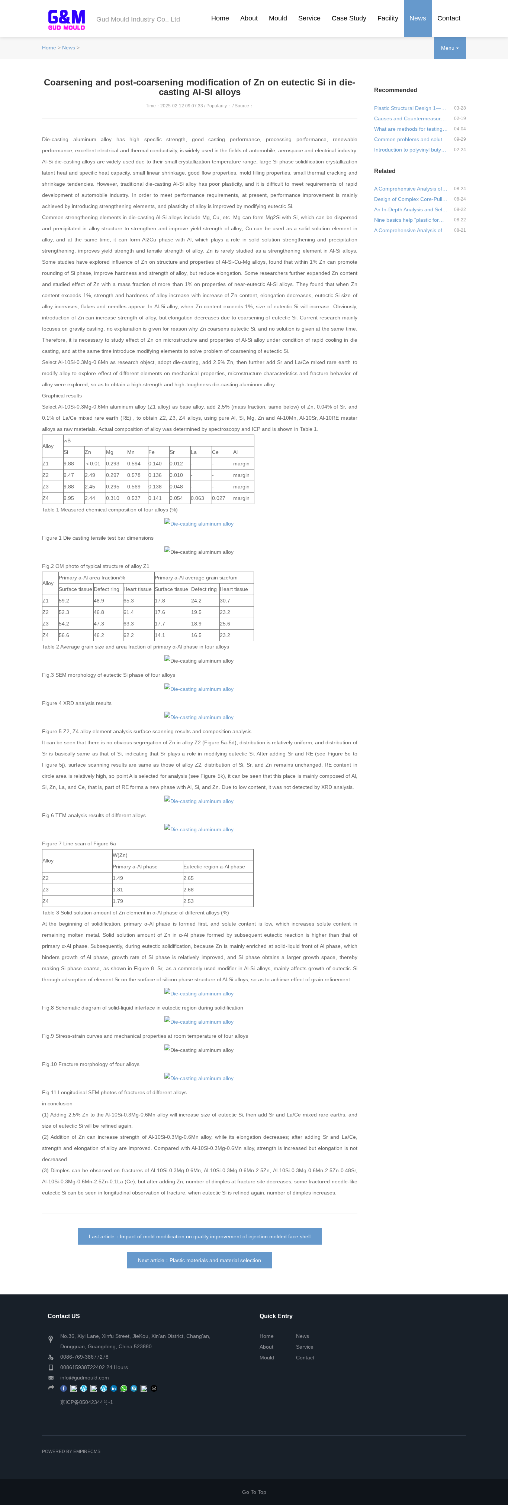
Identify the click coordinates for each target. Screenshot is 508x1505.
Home (220, 18)
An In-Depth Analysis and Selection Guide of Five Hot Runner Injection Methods (411, 209)
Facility (387, 18)
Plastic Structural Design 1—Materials (411, 108)
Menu (448, 48)
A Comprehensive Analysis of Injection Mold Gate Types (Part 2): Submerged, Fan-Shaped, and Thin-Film (411, 189)
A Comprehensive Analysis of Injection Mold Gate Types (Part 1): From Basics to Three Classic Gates (411, 230)
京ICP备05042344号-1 (86, 1402)
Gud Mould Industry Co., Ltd (138, 19)
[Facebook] (63, 1388)
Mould (278, 18)
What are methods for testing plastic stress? (411, 129)
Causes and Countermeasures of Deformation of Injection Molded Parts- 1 (411, 118)
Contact (448, 18)
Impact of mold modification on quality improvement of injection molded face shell (215, 1236)
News (417, 18)
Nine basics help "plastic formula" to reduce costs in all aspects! (411, 220)
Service (309, 18)
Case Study (349, 18)
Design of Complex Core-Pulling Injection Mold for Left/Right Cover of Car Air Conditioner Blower (411, 199)
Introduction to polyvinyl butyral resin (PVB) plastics (411, 150)
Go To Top (254, 1492)
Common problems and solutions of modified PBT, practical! (411, 139)
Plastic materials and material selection (215, 1260)
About (249, 18)
